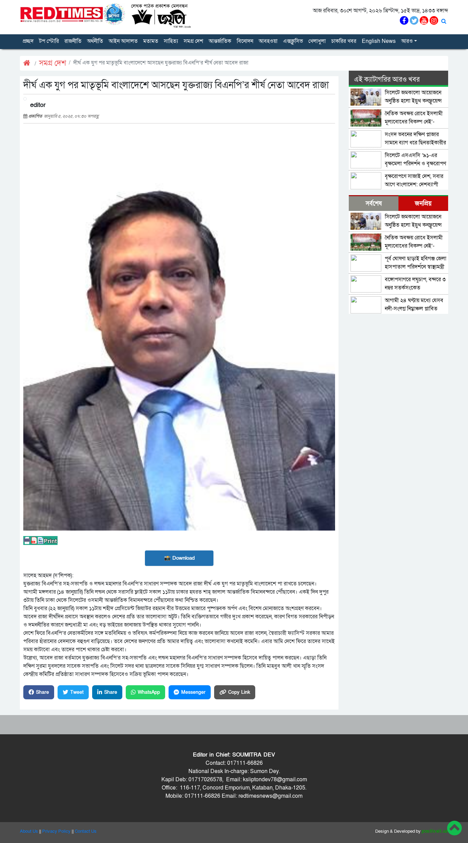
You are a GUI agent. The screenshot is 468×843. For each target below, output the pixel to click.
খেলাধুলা (317, 41)
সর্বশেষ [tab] (374, 203)
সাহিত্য (171, 41)
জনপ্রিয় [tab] (423, 203)
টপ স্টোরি (49, 41)
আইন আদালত (123, 41)
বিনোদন (245, 41)
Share (42, 692)
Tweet (77, 692)
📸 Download (179, 558)
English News (379, 41)
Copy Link (239, 692)
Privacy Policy (56, 831)
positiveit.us (435, 831)
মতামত (150, 41)
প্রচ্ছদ (28, 41)
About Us (29, 831)
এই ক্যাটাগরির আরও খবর (387, 79)
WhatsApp (149, 692)
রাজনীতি (73, 41)
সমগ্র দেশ (193, 41)
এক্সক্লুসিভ (293, 41)
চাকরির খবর (343, 41)
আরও (407, 41)
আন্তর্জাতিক (220, 41)
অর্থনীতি (95, 41)
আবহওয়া (268, 41)
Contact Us (86, 831)
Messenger (193, 692)
